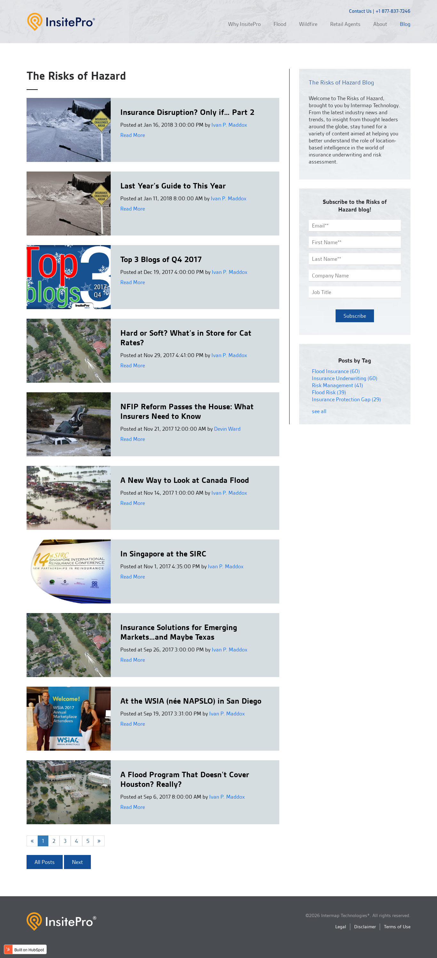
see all (319, 411)
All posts (45, 862)
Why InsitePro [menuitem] (244, 24)
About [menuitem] (380, 24)
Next (77, 862)
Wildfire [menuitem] (308, 24)
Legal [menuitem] (340, 926)
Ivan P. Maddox (229, 124)
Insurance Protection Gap (346, 399)
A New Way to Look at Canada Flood (184, 480)
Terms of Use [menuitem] (397, 926)
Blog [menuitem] (405, 24)
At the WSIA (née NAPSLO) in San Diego (190, 701)
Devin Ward (227, 428)
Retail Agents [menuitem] (345, 24)
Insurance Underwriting (344, 378)
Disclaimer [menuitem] (365, 926)
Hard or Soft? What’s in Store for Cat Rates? (185, 337)
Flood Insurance (336, 371)
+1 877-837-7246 (393, 11)
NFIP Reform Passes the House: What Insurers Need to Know (187, 411)
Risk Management (337, 385)
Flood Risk (329, 392)
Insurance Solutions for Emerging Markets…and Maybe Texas (178, 632)
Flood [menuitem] (280, 24)
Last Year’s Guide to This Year (173, 186)
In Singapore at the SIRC (163, 554)
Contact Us (360, 11)
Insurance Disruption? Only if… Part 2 (187, 112)
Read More (132, 135)
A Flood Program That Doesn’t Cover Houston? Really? (184, 779)
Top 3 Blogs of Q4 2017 (161, 259)
